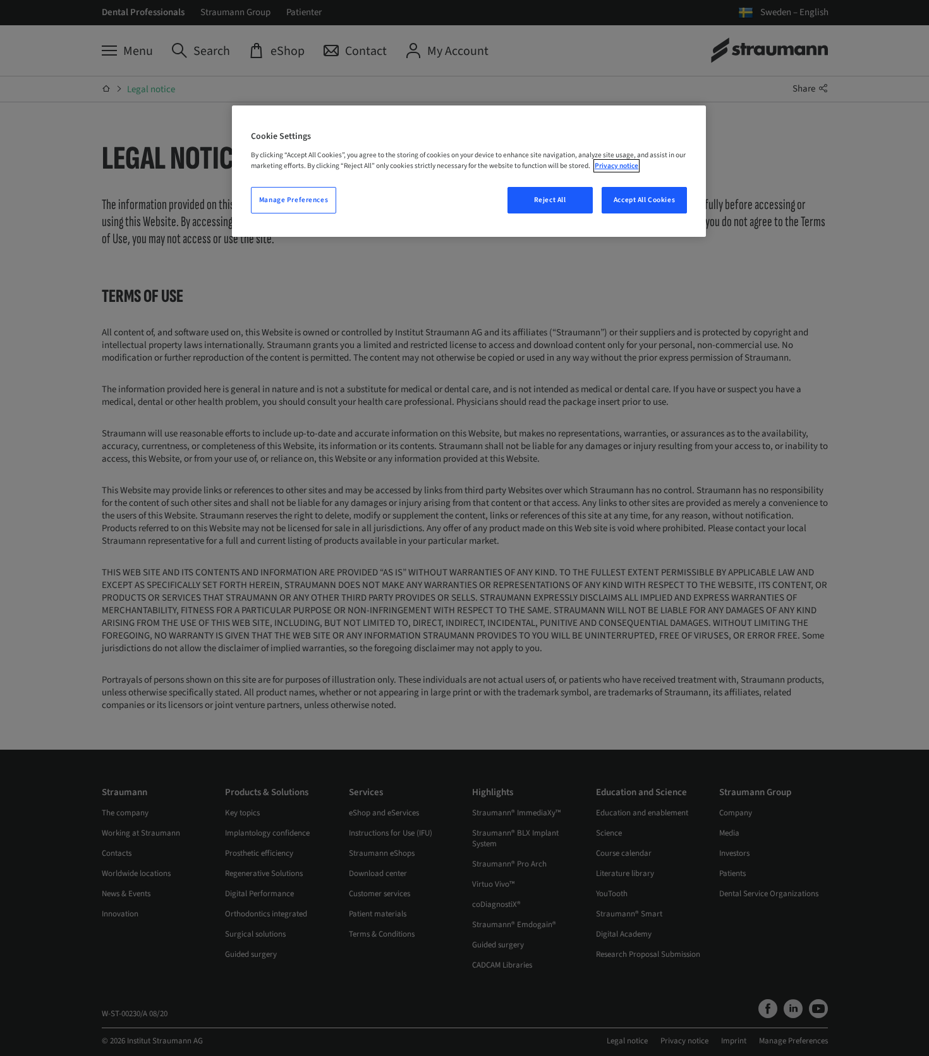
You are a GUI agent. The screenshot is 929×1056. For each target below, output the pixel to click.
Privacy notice (616, 165)
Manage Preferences (293, 200)
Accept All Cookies (644, 200)
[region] (469, 171)
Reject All (550, 200)
